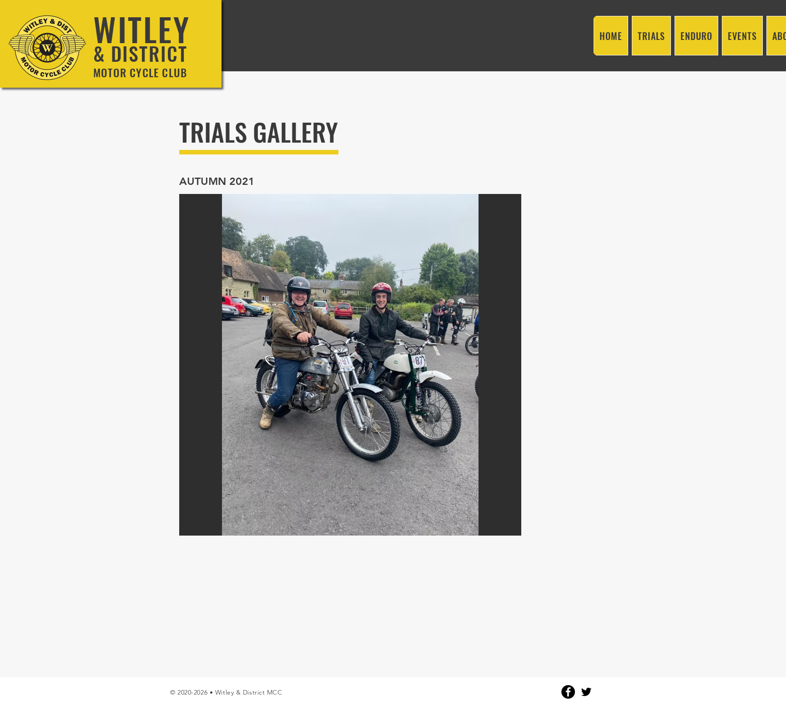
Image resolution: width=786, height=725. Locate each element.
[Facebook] (568, 692)
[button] (350, 365)
